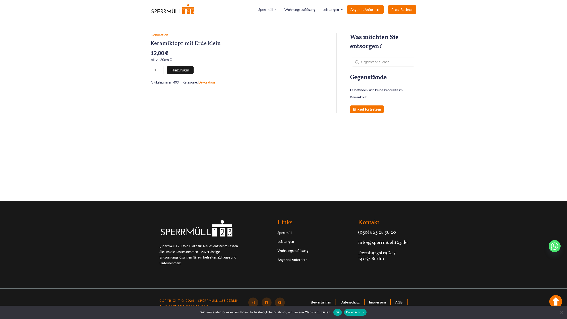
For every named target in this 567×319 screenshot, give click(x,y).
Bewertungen (321, 302)
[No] (561, 312)
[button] (275, 9)
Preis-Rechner (402, 9)
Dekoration (159, 35)
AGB (399, 302)
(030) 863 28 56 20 (377, 232)
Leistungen (330, 9)
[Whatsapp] (555, 246)
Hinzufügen (180, 70)
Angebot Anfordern (365, 9)
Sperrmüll (265, 9)
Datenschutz (350, 302)
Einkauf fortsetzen (367, 109)
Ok (338, 312)
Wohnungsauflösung (299, 9)
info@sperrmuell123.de (383, 242)
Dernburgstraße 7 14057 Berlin (377, 256)
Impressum (377, 302)
